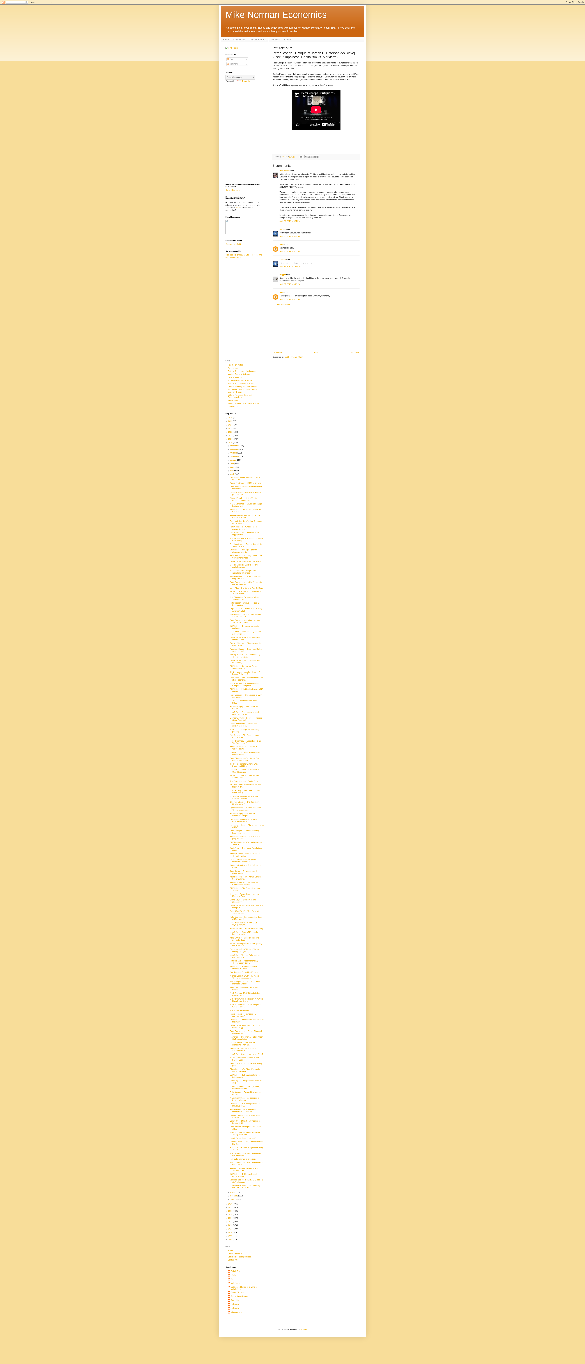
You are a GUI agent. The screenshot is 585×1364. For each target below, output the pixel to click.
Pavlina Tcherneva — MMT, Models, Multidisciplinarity (245, 1088)
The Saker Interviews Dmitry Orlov (244, 781)
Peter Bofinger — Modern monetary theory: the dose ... (244, 832)
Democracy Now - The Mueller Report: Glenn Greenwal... (246, 719)
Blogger (303, 1329)
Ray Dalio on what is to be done (243, 1159)
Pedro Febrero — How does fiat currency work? (243, 1015)
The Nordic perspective (239, 1010)
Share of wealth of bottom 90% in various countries (243, 748)
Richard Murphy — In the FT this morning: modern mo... (243, 499)
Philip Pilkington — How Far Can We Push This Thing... (245, 516)
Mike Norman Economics (276, 15)
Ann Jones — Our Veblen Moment (244, 972)
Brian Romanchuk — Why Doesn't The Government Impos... (246, 557)
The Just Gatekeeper (239, 1296)
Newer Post (278, 353)
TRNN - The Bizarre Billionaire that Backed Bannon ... (244, 1059)
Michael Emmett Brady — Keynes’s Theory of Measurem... (244, 977)
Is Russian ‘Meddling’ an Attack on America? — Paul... (244, 797)
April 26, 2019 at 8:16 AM (290, 236)
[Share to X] (311, 156)
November (234, 449)
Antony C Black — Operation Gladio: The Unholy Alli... (245, 855)
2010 (230, 1232)
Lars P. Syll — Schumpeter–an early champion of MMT (245, 713)
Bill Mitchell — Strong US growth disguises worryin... (243, 551)
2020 (230, 439)
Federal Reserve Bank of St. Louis (242, 384)
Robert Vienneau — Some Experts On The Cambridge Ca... (245, 742)
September (235, 456)
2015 (230, 1214)
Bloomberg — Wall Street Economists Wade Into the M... (245, 1070)
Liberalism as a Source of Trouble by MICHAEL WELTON (245, 1187)
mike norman (236, 1312)
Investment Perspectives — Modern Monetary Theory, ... (244, 895)
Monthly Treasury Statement (239, 374)
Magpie (283, 275)
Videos (287, 39)
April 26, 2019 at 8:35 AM (290, 251)
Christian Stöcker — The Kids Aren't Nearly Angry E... (244, 803)
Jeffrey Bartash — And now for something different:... (242, 1044)
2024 (230, 425)
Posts (231, 59)
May (232, 471)
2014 (230, 1218)
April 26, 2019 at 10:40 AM (290, 267)
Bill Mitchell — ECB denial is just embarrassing (243, 1175)
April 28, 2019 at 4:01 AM (290, 299)
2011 (230, 1229)
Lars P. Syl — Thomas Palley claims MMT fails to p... (244, 956)
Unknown (235, 1304)
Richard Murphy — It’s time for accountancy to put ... (242, 814)
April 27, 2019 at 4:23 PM (290, 284)
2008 (230, 1239)
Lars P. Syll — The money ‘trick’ (243, 1138)
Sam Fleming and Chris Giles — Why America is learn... (245, 615)
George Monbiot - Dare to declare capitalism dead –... (244, 566)
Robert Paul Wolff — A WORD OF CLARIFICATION (243, 924)
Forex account (233, 368)
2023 (230, 428)
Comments (233, 64)
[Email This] (305, 156)
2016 (230, 1211)
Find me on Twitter (235, 365)
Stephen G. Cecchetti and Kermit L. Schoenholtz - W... (244, 1049)
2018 (230, 1204)
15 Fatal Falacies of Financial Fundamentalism (240, 396)
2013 (230, 1222)
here (238, 208)
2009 (230, 1236)
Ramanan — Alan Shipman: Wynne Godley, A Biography (244, 950)
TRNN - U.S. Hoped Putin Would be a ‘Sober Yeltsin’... (245, 592)
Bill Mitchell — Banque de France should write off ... (244, 667)
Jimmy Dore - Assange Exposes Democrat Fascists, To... (243, 860)
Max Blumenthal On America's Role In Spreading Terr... (245, 598)
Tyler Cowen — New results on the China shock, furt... (244, 872)
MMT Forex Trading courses (239, 1257)
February (234, 1196)
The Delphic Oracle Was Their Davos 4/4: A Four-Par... (245, 1154)
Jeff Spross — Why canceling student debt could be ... (245, 633)
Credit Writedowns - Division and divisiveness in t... (243, 725)
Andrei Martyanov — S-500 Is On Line (245, 483)
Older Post (354, 353)
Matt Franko (236, 1283)
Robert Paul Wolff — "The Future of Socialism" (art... (244, 912)
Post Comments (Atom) (293, 357)
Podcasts (275, 39)
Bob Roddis (285, 171)
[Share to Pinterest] (317, 156)
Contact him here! (232, 190)
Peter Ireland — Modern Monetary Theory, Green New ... (244, 962)
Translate (246, 81)
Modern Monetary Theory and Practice (243, 403)
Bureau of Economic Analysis (240, 380)
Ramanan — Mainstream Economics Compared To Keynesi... (245, 684)
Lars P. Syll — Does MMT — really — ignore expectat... (245, 933)
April (232, 474)
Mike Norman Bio (258, 39)
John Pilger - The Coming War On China (246, 588)
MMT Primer (233, 400)
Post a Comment (283, 305)
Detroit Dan (235, 1271)
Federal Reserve (235, 377)
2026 (230, 418)
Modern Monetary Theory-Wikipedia (242, 387)
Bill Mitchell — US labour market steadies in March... (243, 968)
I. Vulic (233, 1275)
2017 (230, 1207)
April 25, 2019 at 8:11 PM (290, 221)
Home (226, 39)
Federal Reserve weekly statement (242, 371)
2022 (230, 432)
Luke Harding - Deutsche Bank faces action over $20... (245, 792)
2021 (230, 435)
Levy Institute (233, 407)
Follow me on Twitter (233, 244)
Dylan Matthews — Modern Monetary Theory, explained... (245, 809)
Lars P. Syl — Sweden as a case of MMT (246, 1054)
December (234, 446)
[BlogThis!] (308, 156)
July (232, 463)
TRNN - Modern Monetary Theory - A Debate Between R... (245, 673)
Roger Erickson (237, 1292)
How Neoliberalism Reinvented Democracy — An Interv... (243, 1110)
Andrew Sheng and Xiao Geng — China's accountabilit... (244, 883)
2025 (230, 421)
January (234, 1199)
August (233, 460)
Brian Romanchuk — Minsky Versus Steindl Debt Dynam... (245, 621)
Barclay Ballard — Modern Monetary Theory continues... (245, 656)
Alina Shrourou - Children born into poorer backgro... (244, 939)
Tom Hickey (235, 1300)
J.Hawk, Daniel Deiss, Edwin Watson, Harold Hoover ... (245, 753)
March (233, 1192)
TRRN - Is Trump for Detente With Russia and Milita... (244, 765)
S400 (282, 244)
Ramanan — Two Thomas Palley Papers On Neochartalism (247, 1038)
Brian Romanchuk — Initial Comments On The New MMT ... (246, 583)
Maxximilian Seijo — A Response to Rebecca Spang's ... (244, 1099)
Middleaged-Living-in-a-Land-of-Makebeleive (244, 1288)
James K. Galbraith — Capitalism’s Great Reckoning (244, 771)
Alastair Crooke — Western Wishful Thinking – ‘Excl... (244, 1169)
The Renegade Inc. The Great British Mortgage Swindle (245, 983)
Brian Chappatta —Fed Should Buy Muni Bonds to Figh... (244, 759)
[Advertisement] (316, 329)
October (233, 453)
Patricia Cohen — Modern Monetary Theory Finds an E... (245, 1133)
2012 (230, 1225)
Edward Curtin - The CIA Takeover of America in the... (245, 1116)
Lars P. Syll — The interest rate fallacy (245, 561)
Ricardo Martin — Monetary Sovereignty (246, 929)
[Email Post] (301, 157)
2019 (230, 443)
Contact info (239, 39)
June (232, 467)
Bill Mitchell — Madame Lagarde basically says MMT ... (243, 820)
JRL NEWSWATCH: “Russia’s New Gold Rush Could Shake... (246, 1000)
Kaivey (283, 229)
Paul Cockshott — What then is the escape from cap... (244, 528)
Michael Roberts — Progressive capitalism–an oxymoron (243, 572)
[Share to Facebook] (314, 156)
